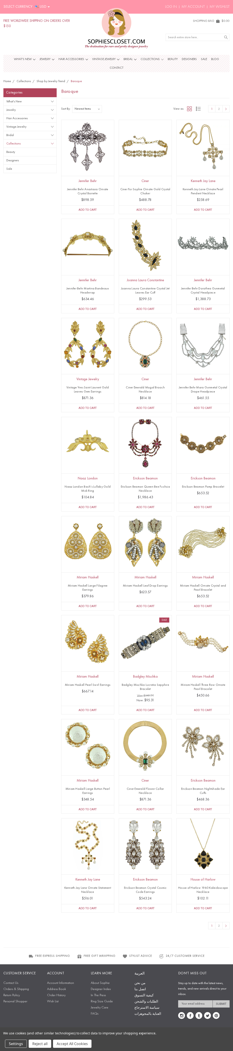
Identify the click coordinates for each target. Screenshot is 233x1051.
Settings (16, 1043)
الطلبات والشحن (146, 1001)
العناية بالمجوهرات (147, 1014)
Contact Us (10, 983)
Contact (116, 67)
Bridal (128, 59)
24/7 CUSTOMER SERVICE (185, 955)
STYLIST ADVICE (140, 955)
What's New (23, 59)
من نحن (139, 983)
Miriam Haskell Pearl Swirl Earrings (88, 684)
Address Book (56, 989)
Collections (150, 59)
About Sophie (100, 983)
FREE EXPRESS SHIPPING (52, 955)
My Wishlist (220, 6)
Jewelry (45, 59)
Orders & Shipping (16, 989)
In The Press (98, 995)
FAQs (94, 1014)
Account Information (60, 983)
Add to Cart (88, 209)
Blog (215, 59)
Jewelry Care (99, 1007)
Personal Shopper (15, 1001)
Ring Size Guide (102, 1001)
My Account (193, 6)
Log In (171, 6)
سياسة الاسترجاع (147, 1008)
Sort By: (66, 108)
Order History (56, 995)
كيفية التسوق (144, 995)
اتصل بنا (140, 989)
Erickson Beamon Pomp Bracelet (203, 486)
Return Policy (11, 995)
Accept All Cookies (72, 1043)
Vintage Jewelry (104, 59)
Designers (189, 59)
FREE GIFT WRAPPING (100, 955)
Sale (204, 59)
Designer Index (101, 989)
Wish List (52, 1001)
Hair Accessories (71, 59)
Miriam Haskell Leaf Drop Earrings (145, 585)
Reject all (40, 1043)
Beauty (173, 59)
